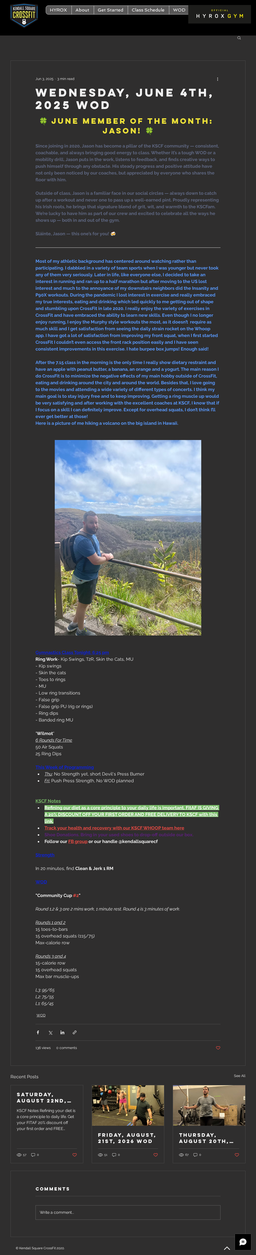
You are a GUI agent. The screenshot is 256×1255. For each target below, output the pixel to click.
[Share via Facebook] (38, 1032)
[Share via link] (74, 1032)
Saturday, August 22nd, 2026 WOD (42, 1097)
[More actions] (217, 79)
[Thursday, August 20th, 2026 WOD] (209, 1105)
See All (240, 1076)
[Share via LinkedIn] (62, 1032)
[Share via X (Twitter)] (50, 1032)
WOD (41, 1015)
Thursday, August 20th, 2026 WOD (204, 1138)
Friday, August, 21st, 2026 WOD (127, 1138)
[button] (83, 10)
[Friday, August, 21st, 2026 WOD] (128, 1105)
